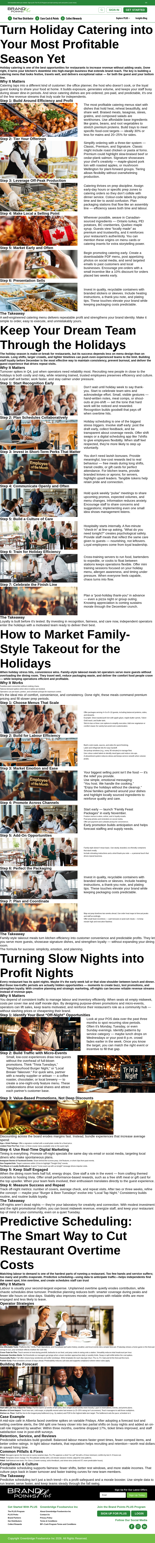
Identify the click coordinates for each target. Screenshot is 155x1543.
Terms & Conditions (48, 1521)
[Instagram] (138, 1526)
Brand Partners (14, 1518)
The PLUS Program (16, 1511)
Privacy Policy (46, 1518)
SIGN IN (114, 9)
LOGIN (139, 1513)
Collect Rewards (15, 1524)
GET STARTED (135, 9)
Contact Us (45, 1515)
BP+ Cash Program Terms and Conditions (58, 1524)
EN (146, 3)
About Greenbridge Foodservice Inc (55, 1511)
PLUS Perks (13, 1515)
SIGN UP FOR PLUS (114, 1513)
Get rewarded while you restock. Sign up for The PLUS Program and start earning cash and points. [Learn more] (42, 3)
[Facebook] (131, 1526)
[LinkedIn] (144, 1526)
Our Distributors (15, 1521)
